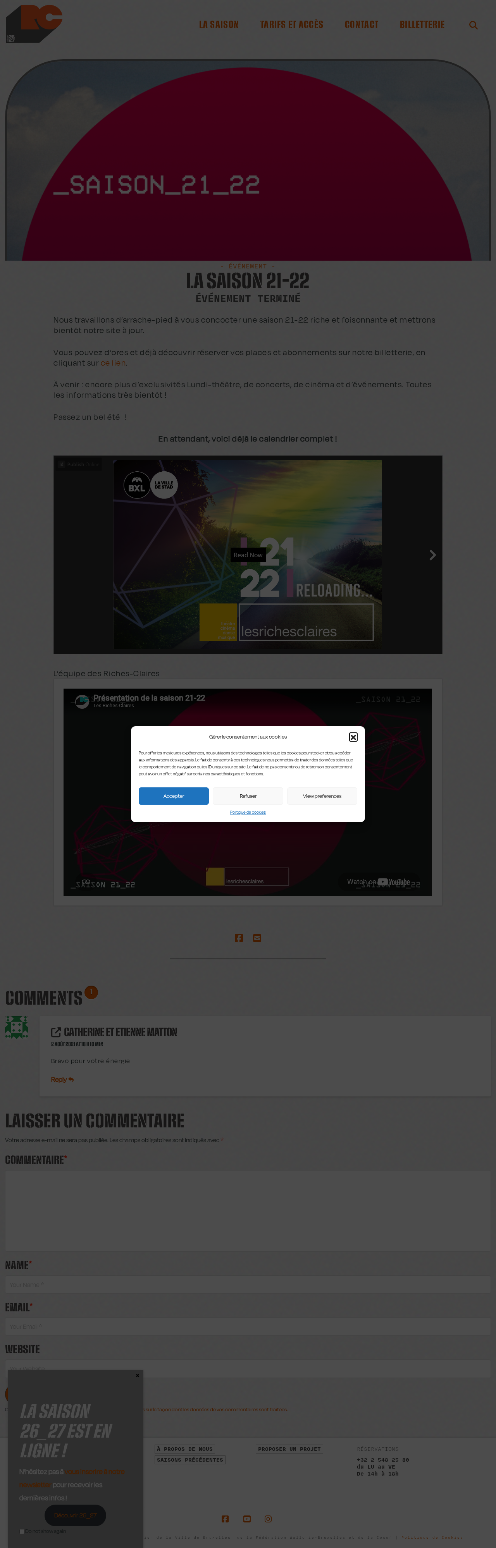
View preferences (322, 796)
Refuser (248, 796)
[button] (353, 736)
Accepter (174, 796)
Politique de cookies (248, 811)
